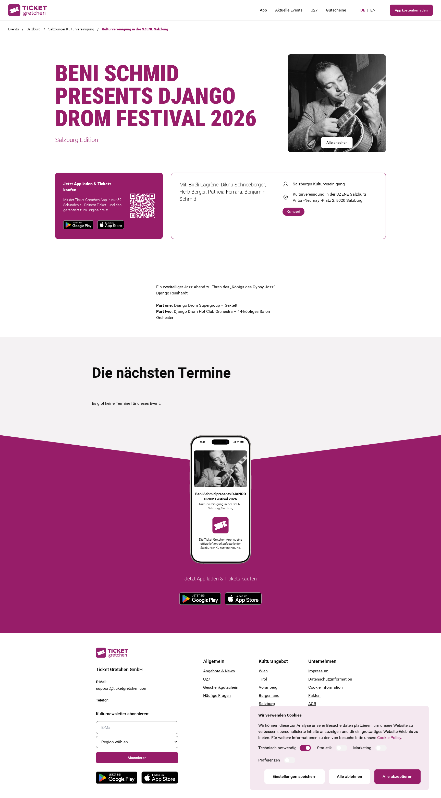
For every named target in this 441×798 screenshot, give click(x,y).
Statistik (324, 747)
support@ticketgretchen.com (122, 688)
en (372, 10)
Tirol (263, 679)
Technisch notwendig (277, 747)
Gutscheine (336, 10)
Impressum (318, 671)
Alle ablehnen (349, 776)
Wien (263, 671)
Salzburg (34, 29)
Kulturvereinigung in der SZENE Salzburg (135, 29)
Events (13, 29)
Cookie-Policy (389, 737)
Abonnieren (137, 758)
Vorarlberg (268, 687)
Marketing (362, 747)
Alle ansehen (337, 142)
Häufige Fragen (217, 695)
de (362, 10)
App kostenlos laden (411, 10)
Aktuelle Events (288, 10)
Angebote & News (219, 671)
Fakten (314, 695)
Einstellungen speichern (294, 776)
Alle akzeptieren (397, 776)
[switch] (305, 748)
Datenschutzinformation (326, 679)
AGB (312, 703)
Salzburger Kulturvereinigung (71, 29)
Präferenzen (269, 760)
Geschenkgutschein (220, 687)
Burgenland (269, 695)
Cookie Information (325, 687)
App (263, 10)
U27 (314, 10)
